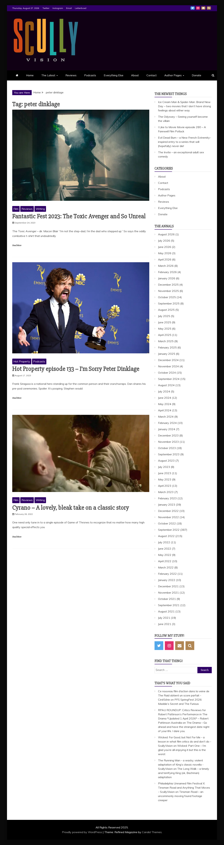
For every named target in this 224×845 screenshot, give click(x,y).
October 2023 (167, 448)
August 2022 (166, 536)
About (135, 75)
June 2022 (164, 548)
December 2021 (168, 586)
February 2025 (167, 347)
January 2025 (166, 353)
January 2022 (166, 580)
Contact (151, 75)
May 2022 (164, 555)
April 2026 (164, 259)
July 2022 (164, 542)
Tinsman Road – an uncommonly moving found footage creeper (180, 796)
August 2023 (166, 460)
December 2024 (168, 360)
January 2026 (166, 278)
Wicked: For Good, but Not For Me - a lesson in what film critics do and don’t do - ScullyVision (184, 741)
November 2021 (168, 592)
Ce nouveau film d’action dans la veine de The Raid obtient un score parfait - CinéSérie (183, 695)
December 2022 (168, 511)
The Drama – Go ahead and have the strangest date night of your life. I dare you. (183, 727)
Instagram (57, 8)
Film (15, 209)
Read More (16, 245)
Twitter (46, 8)
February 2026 (167, 272)
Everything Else (113, 75)
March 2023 (166, 492)
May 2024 (164, 404)
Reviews (70, 75)
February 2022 (167, 573)
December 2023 (168, 435)
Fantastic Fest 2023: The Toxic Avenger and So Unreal (79, 216)
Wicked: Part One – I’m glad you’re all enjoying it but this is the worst (182, 750)
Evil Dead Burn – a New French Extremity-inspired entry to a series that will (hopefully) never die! (184, 142)
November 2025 (168, 291)
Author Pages (173, 75)
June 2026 (164, 247)
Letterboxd (80, 8)
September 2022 (169, 529)
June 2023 (164, 473)
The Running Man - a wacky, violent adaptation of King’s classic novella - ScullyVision (181, 764)
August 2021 (166, 611)
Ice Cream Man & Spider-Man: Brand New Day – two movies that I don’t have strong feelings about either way (184, 106)
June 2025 (164, 322)
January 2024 (166, 429)
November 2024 (168, 366)
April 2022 (164, 561)
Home (30, 75)
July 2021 (164, 617)
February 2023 (167, 498)
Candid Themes (152, 832)
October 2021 (167, 599)
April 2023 (164, 485)
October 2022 (167, 523)
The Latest (48, 75)
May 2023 (164, 479)
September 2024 (169, 379)
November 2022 (168, 517)
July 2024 (164, 391)
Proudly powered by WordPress (82, 832)
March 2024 (166, 416)
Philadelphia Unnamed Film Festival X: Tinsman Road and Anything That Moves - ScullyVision (184, 787)
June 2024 (164, 397)
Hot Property (21, 361)
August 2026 (166, 234)
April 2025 (164, 335)
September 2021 (169, 605)
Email (69, 8)
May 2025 (164, 328)
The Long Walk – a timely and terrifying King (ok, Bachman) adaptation (183, 773)
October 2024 (167, 372)
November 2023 (168, 441)
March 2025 (166, 341)
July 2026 (164, 240)
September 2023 (169, 454)
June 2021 (164, 624)
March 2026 (166, 265)
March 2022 (166, 567)
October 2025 (167, 297)
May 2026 (164, 253)
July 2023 (164, 467)
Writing (40, 209)
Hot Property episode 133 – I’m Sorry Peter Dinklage (75, 369)
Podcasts (90, 75)
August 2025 (166, 309)
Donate (196, 75)
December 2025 (168, 284)
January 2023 (166, 504)
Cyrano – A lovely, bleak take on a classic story (70, 508)
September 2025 (169, 303)
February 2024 (167, 423)
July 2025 (164, 316)
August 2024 (166, 385)
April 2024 (164, 410)
